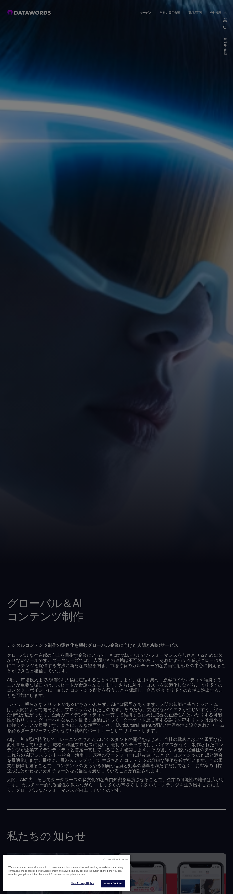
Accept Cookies (113, 883)
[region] (66, 873)
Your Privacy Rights (82, 883)
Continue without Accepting (115, 859)
